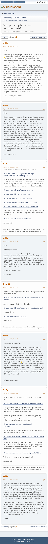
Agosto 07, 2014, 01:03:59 (10, 479)
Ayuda (14, 539)
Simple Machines (29, 541)
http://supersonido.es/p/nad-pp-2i (15, 316)
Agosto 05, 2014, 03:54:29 (10, 167)
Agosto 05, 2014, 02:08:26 (10, 109)
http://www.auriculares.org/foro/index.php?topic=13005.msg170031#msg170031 (18, 175)
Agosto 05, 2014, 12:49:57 (10, 241)
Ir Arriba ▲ (32, 539)
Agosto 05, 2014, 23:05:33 (10, 287)
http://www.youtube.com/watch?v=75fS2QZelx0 (20, 202)
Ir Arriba (5, 527)
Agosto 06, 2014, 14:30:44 (10, 339)
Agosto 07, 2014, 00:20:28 (10, 393)
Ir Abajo (4, 37)
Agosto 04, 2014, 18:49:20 (10, 46)
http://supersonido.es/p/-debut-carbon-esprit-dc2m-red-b (23, 308)
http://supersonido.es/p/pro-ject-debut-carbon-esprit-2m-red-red (23, 299)
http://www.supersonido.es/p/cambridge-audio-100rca (22, 453)
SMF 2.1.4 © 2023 (19, 541)
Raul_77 (6, 164)
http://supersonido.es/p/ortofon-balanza (17, 219)
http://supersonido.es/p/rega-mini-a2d (16, 194)
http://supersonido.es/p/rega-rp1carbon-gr (18, 190)
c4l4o (5, 43)
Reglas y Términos (23, 539)
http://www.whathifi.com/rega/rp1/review (17, 198)
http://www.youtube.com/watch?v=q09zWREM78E (20, 207)
